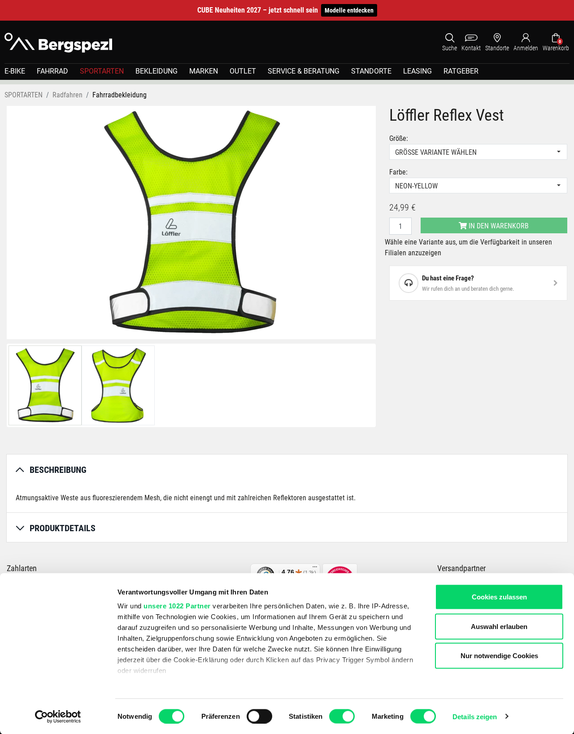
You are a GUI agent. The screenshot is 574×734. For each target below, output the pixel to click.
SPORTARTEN (102, 71)
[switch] (259, 716)
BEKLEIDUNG (156, 71)
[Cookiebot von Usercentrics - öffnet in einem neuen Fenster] (58, 716)
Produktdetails (63, 528)
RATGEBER (461, 71)
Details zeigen (474, 716)
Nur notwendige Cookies (499, 656)
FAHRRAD (52, 71)
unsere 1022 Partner (177, 606)
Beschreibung (58, 469)
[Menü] (314, 569)
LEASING (417, 71)
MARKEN (203, 71)
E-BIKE (14, 71)
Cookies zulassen (499, 597)
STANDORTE (371, 71)
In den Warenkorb (498, 226)
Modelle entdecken (349, 10)
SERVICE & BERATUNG (303, 71)
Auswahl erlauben (499, 626)
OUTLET (243, 71)
